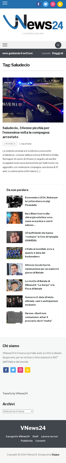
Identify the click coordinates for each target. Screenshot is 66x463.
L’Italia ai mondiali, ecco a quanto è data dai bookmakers (39, 253)
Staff (35, 436)
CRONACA (9, 143)
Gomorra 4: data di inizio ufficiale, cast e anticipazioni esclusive (41, 301)
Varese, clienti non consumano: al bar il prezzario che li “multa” (38, 317)
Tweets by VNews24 (15, 393)
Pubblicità (27, 440)
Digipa (55, 454)
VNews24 (33, 428)
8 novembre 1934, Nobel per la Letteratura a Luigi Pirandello (41, 201)
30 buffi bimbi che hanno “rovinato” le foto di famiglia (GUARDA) (41, 237)
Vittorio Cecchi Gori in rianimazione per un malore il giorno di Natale (42, 269)
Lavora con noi (49, 436)
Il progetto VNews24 (18, 436)
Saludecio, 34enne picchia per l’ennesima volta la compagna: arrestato (26, 132)
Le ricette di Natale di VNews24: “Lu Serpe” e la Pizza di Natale (39, 285)
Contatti (40, 440)
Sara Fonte (26, 144)
